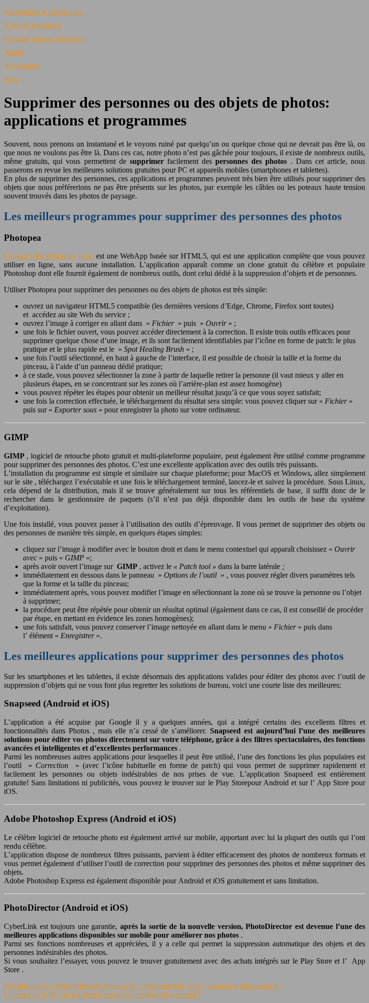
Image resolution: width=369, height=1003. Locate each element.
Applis (14, 52)
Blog (11, 79)
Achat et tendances (32, 25)
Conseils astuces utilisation (44, 39)
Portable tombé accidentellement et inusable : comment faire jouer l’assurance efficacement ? (143, 986)
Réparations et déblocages (43, 12)
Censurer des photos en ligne (48, 256)
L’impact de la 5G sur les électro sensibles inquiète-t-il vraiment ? (102, 995)
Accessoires (22, 66)
